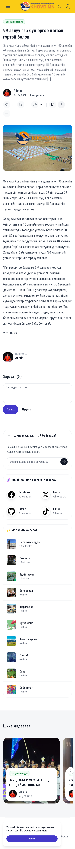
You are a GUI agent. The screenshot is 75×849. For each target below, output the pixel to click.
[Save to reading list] (52, 104)
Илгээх (10, 409)
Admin (18, 90)
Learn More (41, 830)
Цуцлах (26, 409)
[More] (61, 104)
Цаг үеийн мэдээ (14, 21)
